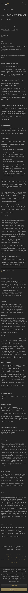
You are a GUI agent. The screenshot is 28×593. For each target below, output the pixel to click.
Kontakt (19, 554)
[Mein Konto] (25, 2)
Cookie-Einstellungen (10, 554)
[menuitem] (21, 2)
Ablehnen (14, 585)
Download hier (4, 272)
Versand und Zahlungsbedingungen (10, 557)
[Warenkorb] (25, 5)
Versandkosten (6, 548)
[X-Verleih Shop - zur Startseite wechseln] (7, 3)
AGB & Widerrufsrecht (20, 559)
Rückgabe (3, 559)
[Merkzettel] (21, 2)
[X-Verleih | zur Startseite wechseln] (12, 3)
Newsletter (22, 557)
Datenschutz (10, 559)
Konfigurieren (14, 590)
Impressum (14, 562)
